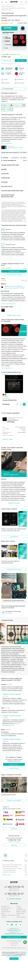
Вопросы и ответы (21, 909)
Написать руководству (14, 937)
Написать (14, 845)
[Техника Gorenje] (14, 2)
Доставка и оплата (6, 908)
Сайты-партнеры (21, 917)
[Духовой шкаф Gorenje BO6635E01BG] (14, 384)
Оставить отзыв (14, 271)
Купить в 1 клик (7, 60)
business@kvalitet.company (14, 933)
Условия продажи (6, 911)
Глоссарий (19, 908)
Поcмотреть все (14, 768)
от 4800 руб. (8, 74)
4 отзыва (10, 23)
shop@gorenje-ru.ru (14, 930)
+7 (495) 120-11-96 (14, 840)
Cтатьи (18, 906)
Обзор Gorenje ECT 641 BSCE (15, 147)
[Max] (11, 924)
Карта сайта (14, 945)
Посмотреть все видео (14, 800)
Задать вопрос (14, 764)
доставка (8, 69)
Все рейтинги (14, 536)
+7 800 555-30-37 (14, 894)
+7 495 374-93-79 (14, 887)
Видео (18, 915)
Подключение (4, 909)
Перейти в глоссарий (14, 503)
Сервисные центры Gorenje (8, 915)
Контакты (3, 917)
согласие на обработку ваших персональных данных (13, 954)
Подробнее (14, 828)
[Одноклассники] (16, 924)
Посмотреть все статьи (14, 569)
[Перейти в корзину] (26, 2)
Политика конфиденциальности (14, 940)
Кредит (3, 913)
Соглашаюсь (14, 958)
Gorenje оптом (5, 906)
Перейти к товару (8, 439)
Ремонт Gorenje (21, 913)
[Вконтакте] (7, 924)
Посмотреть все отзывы (14, 274)
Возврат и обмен (21, 911)
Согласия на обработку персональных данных (16, 956)
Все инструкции (9, 88)
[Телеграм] (20, 924)
